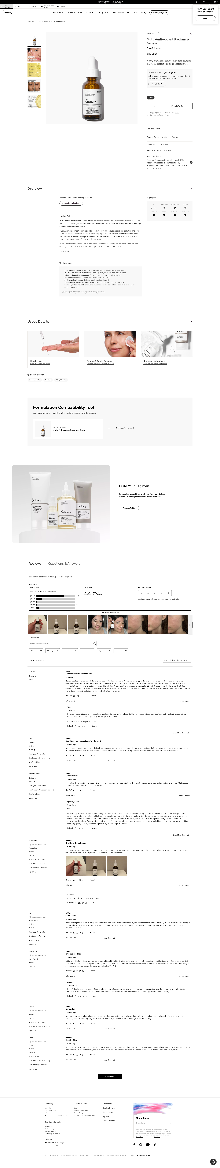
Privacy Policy (162, 1135)
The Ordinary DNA (51, 1110)
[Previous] (88, 2)
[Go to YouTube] (148, 1144)
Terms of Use (139, 1137)
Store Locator (109, 1121)
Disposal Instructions (81, 1110)
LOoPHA (33, 6)
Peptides (48, 380)
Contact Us (157, 1137)
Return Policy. (164, 115)
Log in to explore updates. (110, 3)
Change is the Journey (52, 1131)
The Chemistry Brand (49, 6)
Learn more (64, 251)
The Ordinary (8, 6)
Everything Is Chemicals (53, 1134)
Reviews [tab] (35, 563)
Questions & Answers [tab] (64, 563)
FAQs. (177, 113)
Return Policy (78, 1113)
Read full (40, 364)
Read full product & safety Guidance (100, 364)
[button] (74, 12)
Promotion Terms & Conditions (84, 1115)
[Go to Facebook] (134, 1144)
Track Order (108, 1112)
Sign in (106, 1116)
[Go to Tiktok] (155, 1144)
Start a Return (109, 1108)
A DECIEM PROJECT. (143, 1155)
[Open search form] (197, 2)
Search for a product (126, 428)
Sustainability (49, 1129)
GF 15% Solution (61, 380)
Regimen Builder (129, 508)
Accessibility (49, 1126)
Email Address (140, 1123)
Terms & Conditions (84, 1155)
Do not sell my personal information (115, 1155)
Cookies (132, 1155)
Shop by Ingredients (45, 21)
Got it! (205, 18)
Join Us (47, 1113)
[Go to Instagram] (140, 1144)
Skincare (31, 21)
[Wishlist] (191, 33)
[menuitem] (6, 6)
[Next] (132, 2)
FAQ (75, 1108)
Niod (19, 6)
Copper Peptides (34, 380)
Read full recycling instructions (155, 364)
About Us (48, 1108)
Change (61, 1143)
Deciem (63, 6)
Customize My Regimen (71, 203)
